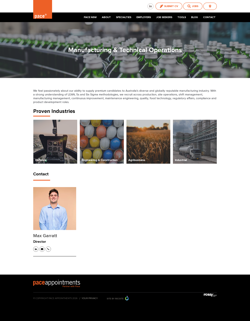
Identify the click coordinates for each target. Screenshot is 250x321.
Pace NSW (90, 17)
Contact (209, 17)
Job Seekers (164, 17)
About (106, 17)
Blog (194, 17)
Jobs (195, 6)
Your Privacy (90, 298)
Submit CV (171, 6)
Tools (181, 17)
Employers (143, 17)
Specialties (123, 17)
